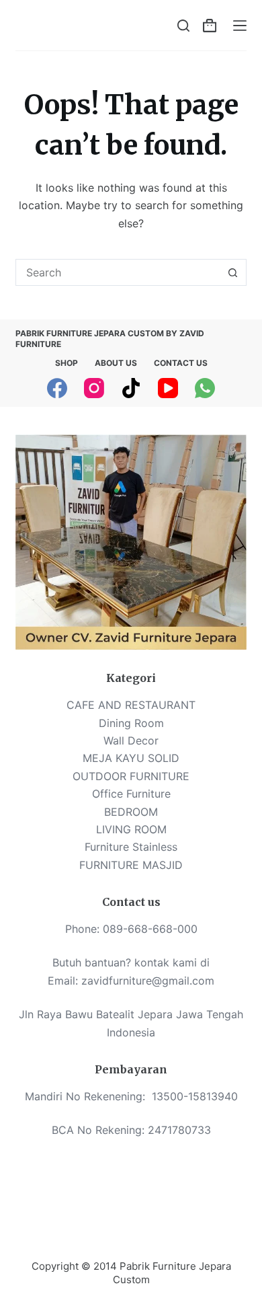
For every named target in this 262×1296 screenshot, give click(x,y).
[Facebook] (57, 388)
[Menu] (240, 25)
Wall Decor (131, 740)
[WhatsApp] (205, 388)
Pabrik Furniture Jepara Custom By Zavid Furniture (109, 338)
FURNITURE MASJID (131, 865)
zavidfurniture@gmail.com (147, 980)
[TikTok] (131, 388)
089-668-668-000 (150, 929)
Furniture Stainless (131, 846)
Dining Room (131, 723)
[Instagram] (94, 388)
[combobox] (118, 272)
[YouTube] (168, 388)
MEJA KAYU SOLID (131, 758)
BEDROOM (131, 811)
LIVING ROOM (131, 829)
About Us (116, 363)
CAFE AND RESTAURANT (131, 705)
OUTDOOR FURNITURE (131, 776)
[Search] (183, 26)
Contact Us (181, 363)
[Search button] (233, 272)
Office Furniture (131, 793)
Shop (66, 363)
